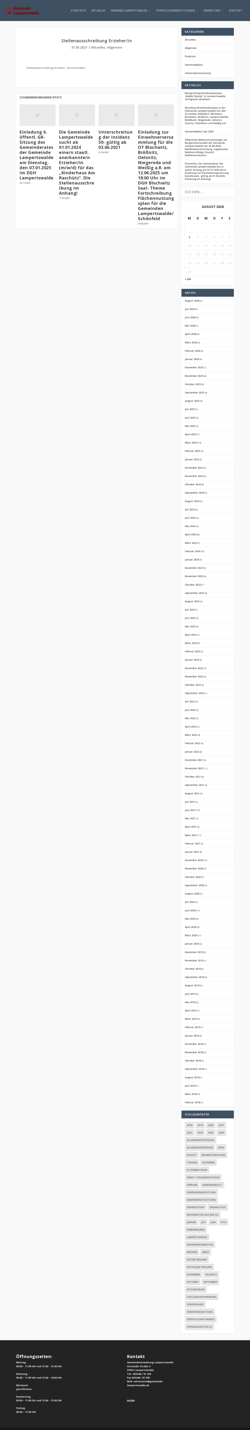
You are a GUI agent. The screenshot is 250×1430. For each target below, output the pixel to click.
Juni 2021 (190, 810)
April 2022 (190, 726)
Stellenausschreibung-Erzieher (45, 67)
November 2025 (194, 375)
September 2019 (194, 977)
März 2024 (191, 543)
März (205, 1252)
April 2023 (190, 634)
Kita (223, 1222)
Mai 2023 (190, 626)
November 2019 (194, 960)
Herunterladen (76, 67)
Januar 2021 (192, 851)
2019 (200, 1125)
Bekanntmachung (213, 1155)
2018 (189, 1125)
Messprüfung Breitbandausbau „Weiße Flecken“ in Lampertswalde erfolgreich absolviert (205, 96)
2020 (210, 1125)
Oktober (192, 1282)
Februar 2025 (192, 451)
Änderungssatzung (200, 1311)
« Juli (188, 279)
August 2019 (192, 985)
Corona (192, 1162)
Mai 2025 (190, 426)
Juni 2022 (190, 710)
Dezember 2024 (194, 467)
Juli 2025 (190, 409)
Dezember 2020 (194, 860)
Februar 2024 (192, 551)
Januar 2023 (192, 659)
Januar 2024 (192, 559)
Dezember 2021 (194, 760)
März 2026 (191, 342)
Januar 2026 (192, 359)
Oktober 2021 (193, 776)
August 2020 (192, 893)
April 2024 (190, 534)
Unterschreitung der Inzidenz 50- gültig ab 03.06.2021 (115, 139)
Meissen (192, 1252)
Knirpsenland (196, 1229)
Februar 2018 (192, 1102)
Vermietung (211, 10)
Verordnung (195, 1304)
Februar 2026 (192, 350)
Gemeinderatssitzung (198, 73)
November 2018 (194, 1052)
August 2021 (192, 793)
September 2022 (194, 693)
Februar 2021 (192, 843)
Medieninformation (200, 1244)
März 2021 (191, 835)
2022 (189, 1132)
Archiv (131, 1400)
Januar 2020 (192, 943)
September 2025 (194, 392)
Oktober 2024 (193, 484)
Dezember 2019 (194, 952)
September (210, 1282)
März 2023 (191, 643)
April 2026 (190, 334)
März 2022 (191, 734)
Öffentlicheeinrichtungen (175, 10)
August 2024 (192, 501)
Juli (203, 1222)
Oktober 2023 (193, 584)
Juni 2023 (190, 618)
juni (213, 1222)
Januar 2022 (192, 751)
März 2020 (191, 935)
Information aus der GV (202, 1214)
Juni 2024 (190, 517)
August (192, 1155)
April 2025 (190, 434)
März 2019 (191, 1018)
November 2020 (194, 868)
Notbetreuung (197, 1259)
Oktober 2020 (193, 877)
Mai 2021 (190, 818)
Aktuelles (98, 10)
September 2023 (194, 593)
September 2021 (194, 785)
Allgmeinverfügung (200, 1147)
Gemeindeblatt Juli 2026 (199, 131)
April (221, 1147)
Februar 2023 (192, 651)
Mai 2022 (190, 718)
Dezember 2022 (194, 668)
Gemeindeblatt (194, 64)
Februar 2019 (192, 1027)
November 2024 (194, 476)
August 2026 (192, 300)
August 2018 (192, 1077)
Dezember (208, 1162)
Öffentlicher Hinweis (201, 1319)
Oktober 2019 (193, 968)
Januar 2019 (192, 1035)
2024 (200, 1132)
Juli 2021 (190, 801)
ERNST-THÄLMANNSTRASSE (203, 1177)
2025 (210, 1132)
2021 (221, 1125)
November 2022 (194, 676)
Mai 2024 (190, 526)
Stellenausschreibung (201, 1296)
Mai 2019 (190, 1002)
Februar (192, 1184)
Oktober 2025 (193, 384)
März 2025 (191, 442)
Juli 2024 (190, 509)
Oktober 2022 (193, 684)
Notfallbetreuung (199, 1267)
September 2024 (194, 492)
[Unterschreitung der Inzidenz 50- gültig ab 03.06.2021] (116, 115)
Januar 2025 (192, 459)
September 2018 (194, 1069)
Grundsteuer (195, 1207)
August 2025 (192, 400)
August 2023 (192, 601)
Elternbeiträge (197, 1169)
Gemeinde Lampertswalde (129, 10)
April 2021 (190, 826)
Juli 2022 (190, 701)
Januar (191, 1222)
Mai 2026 (190, 325)
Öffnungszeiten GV (199, 1326)
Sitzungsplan (196, 1289)
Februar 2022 (192, 743)
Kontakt (235, 10)
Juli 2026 (190, 309)
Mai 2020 (190, 918)
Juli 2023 (190, 609)
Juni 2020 (190, 910)
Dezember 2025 (194, 367)
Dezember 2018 (194, 1044)
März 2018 (191, 1094)
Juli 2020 (190, 901)
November (193, 1274)
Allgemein (114, 47)
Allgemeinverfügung (200, 1140)
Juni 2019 (190, 993)
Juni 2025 (190, 417)
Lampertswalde (197, 1237)
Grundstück (218, 1207)
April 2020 (190, 927)
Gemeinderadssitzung (201, 1192)
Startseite (78, 10)
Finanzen (190, 56)
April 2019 (190, 1010)
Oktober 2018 (193, 1060)
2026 (221, 1132)
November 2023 (194, 576)
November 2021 (194, 768)
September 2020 (194, 885)
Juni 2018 (190, 1085)
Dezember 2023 (194, 567)
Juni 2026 (190, 317)
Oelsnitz (211, 1274)
